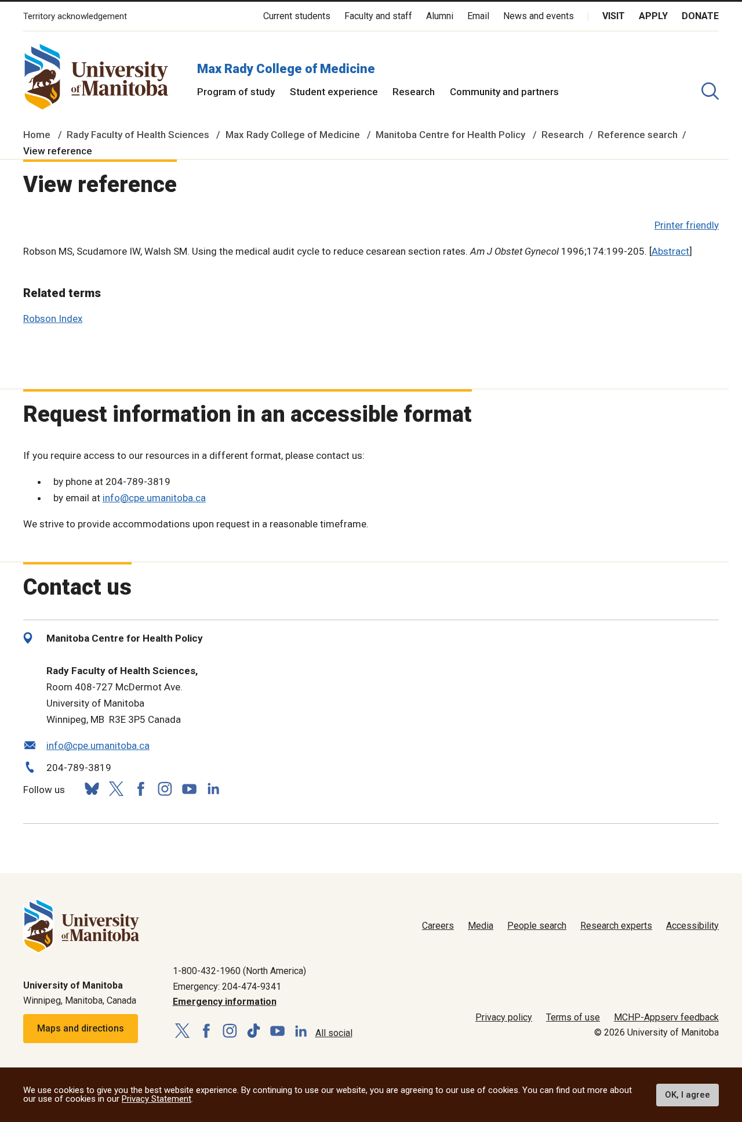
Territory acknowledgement (75, 16)
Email (478, 15)
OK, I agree (687, 1095)
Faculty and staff (378, 15)
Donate (700, 15)
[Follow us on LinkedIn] (213, 787)
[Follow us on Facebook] (140, 788)
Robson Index (52, 318)
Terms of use (573, 1017)
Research (413, 91)
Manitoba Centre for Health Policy (450, 134)
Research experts (616, 925)
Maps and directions (80, 1028)
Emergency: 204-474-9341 (227, 986)
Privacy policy (503, 1017)
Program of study (236, 91)
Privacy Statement (156, 1099)
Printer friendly (686, 225)
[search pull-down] (710, 91)
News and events (538, 15)
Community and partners (504, 91)
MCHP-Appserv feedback (666, 1017)
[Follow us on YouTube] (189, 787)
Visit (613, 15)
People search (536, 925)
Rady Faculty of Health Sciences (138, 134)
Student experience (334, 91)
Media (480, 925)
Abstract (670, 251)
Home (36, 134)
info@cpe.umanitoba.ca (154, 498)
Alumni (439, 15)
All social (333, 1032)
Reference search (638, 134)
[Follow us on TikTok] (253, 1031)
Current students (296, 15)
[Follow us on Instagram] (164, 788)
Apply (653, 15)
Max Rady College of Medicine (286, 68)
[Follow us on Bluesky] (91, 788)
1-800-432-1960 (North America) (239, 970)
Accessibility (692, 925)
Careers (438, 925)
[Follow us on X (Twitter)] (116, 788)
